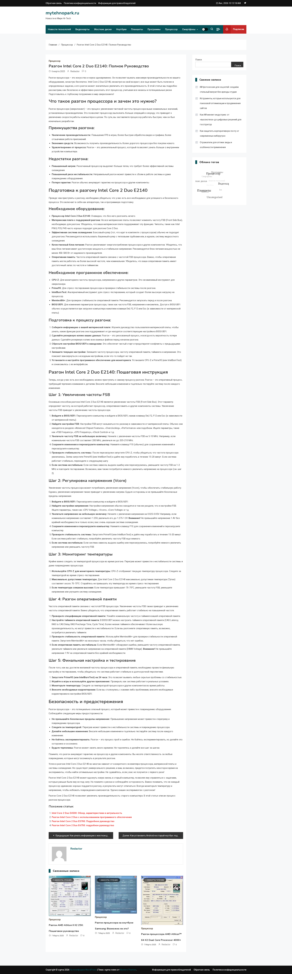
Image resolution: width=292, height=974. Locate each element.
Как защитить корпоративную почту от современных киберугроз (219, 133)
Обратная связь (54, 3)
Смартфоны (188, 29)
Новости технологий (59, 29)
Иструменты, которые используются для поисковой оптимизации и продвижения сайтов (220, 103)
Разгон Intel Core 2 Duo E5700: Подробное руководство (83, 821)
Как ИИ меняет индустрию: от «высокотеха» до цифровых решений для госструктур (220, 119)
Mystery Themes (128, 970)
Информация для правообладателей (117, 3)
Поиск (198, 59)
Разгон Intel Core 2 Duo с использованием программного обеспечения (92, 817)
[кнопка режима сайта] (205, 29)
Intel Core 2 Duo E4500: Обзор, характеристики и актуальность (87, 813)
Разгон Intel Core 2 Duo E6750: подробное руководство (83, 825)
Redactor (75, 71)
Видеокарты (82, 29)
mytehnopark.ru (62, 13)
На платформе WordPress (83, 970)
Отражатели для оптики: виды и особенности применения (216, 144)
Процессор (171, 29)
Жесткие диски (103, 29)
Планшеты (137, 29)
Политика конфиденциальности (80, 3)
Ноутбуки (121, 29)
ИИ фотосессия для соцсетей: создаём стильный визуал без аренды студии (219, 89)
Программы (154, 29)
